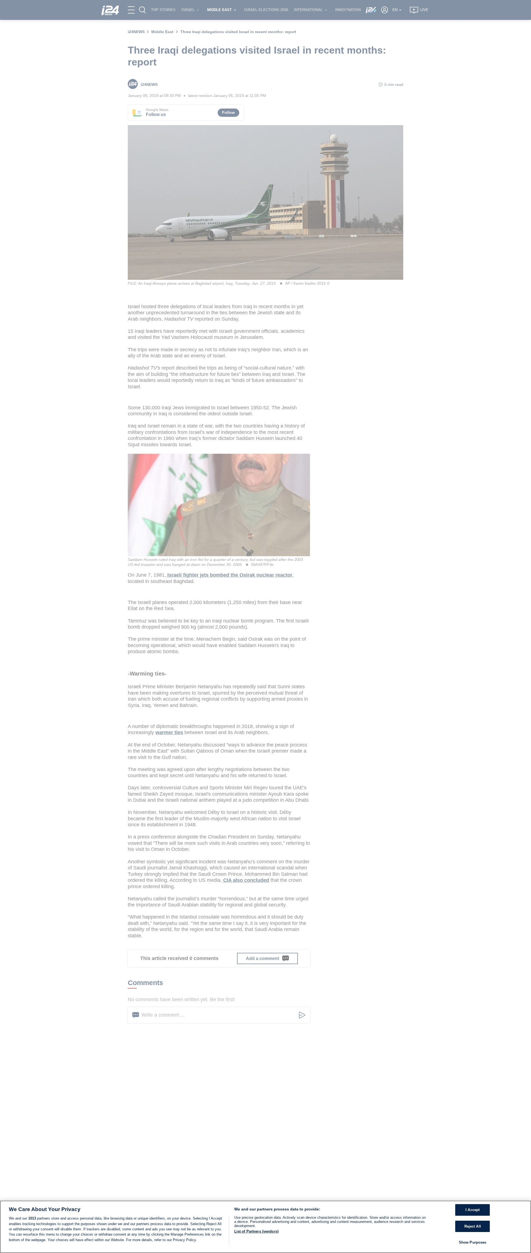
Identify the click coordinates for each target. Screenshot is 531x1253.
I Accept (472, 1210)
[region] (265, 1227)
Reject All (472, 1226)
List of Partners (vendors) (256, 1231)
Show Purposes (472, 1242)
